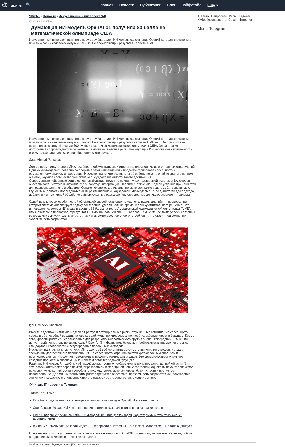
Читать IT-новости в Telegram (55, 384)
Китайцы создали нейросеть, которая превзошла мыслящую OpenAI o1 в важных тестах (96, 400)
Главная (105, 5)
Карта (75, 444)
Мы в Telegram (212, 28)
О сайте (33, 444)
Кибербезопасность (212, 19)
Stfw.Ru (16, 6)
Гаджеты (245, 16)
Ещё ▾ (212, 5)
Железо (203, 16)
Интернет (245, 19)
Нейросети (219, 16)
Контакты (45, 444)
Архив (67, 444)
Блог (171, 5)
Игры (233, 16)
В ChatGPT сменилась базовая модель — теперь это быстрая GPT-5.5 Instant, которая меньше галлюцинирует (112, 426)
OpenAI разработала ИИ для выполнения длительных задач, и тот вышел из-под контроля (98, 407)
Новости (126, 5)
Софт (232, 19)
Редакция (57, 444)
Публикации (150, 5)
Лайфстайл (191, 5)
